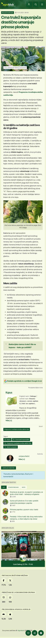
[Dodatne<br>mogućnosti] (41, 633)
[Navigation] (42, 4)
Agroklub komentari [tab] (9, 468)
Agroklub (21, 630)
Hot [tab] (4, 487)
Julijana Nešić (24, 456)
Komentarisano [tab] (13, 487)
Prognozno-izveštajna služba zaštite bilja (16, 429)
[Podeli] (34, 633)
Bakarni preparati (11, 447)
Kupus (8, 439)
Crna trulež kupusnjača (22, 439)
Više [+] (9, 420)
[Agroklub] (8, 4)
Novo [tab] (23, 487)
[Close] (36, 4)
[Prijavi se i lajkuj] (28, 633)
